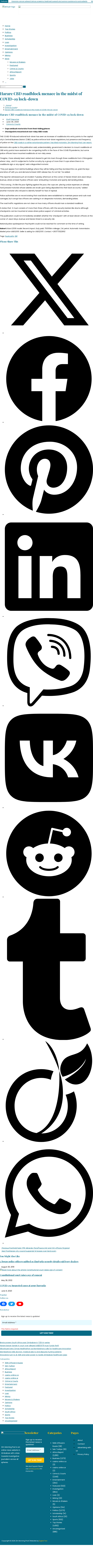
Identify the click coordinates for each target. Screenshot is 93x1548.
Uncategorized (11, 1421)
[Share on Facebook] (49, 422)
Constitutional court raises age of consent (21, 1275)
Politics (8, 32)
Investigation (11, 45)
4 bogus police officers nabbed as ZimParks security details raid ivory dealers (39, 1261)
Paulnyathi (9, 236)
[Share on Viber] (49, 706)
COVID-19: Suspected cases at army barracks (23, 1285)
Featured (14, 65)
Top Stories (10, 29)
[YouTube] (19, 1304)
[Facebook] (3, 1304)
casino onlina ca (12, 1375)
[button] (90, 18)
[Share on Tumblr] (49, 1039)
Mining (7, 55)
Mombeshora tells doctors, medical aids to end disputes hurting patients (31, 1352)
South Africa (10, 1412)
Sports (13, 75)
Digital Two (43, 1541)
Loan (7, 42)
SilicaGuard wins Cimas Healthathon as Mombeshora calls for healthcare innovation (35, 1348)
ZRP (16, 236)
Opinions (9, 52)
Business (9, 35)
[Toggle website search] (5, 82)
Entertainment (11, 49)
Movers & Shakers (17, 62)
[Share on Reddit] (49, 897)
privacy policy (34, 1469)
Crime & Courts (17, 68)
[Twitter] (11, 1304)
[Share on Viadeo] (49, 1141)
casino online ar (11, 1378)
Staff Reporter (12, 119)
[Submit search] (24, 87)
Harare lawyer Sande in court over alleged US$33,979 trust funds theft (29, 1345)
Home (7, 26)
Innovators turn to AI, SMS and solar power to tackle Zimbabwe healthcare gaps (33, 1355)
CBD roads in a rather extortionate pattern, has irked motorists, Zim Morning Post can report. (53, 142)
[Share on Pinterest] (49, 514)
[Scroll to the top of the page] (0, 1546)
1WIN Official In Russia (14, 1363)
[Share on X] (49, 333)
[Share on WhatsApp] (49, 1243)
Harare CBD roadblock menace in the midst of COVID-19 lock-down (31, 110)
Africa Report (16, 72)
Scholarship (10, 39)
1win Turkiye (10, 1366)
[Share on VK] (49, 808)
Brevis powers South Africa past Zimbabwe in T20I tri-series (25, 1342)
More (7, 58)
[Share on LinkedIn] (49, 616)
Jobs (12, 78)
